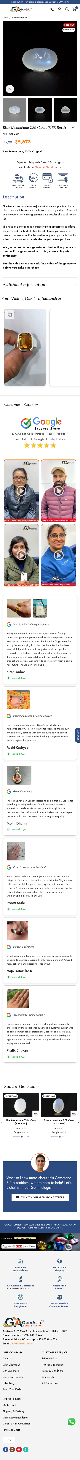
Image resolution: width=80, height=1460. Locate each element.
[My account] (59, 9)
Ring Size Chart (11, 1430)
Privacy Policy (49, 1358)
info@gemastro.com (22, 1343)
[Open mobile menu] (4, 9)
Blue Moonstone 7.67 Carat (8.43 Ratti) (59, 1122)
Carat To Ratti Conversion (17, 1423)
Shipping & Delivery (13, 1411)
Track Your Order (12, 1389)
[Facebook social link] (5, 1449)
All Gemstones (49, 1383)
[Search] (67, 9)
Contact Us (48, 1377)
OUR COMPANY (12, 1352)
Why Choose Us (11, 1364)
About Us (7, 1358)
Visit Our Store (11, 1371)
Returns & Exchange (52, 1364)
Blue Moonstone (19, 17)
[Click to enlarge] (10, 89)
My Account (9, 1405)
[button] (6, 58)
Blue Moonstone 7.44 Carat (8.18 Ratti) (21, 1122)
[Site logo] (21, 8)
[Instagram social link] (12, 1449)
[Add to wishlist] (73, 126)
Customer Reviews (13, 1377)
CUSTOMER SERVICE (55, 1352)
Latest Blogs (9, 1383)
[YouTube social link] (19, 1449)
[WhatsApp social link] (25, 1449)
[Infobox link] (20, 1265)
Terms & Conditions (52, 1371)
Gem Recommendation (15, 1417)
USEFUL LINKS (11, 1399)
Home (5, 17)
